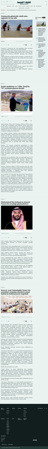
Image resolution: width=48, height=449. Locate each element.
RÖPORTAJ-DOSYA (21, 8)
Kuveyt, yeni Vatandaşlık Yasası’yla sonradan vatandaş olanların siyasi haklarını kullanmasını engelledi (41, 53)
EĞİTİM (8, 422)
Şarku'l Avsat (6, 116)
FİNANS (24, 413)
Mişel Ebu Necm (6, 233)
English (4, 1)
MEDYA (8, 427)
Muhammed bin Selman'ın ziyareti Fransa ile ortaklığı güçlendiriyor (15, 203)
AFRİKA (8, 413)
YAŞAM (31, 6)
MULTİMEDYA (27, 8)
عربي (1, 1)
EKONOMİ (23, 6)
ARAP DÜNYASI (9, 6)
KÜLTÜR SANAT (8, 424)
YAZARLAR (27, 6)
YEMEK (8, 433)
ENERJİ (24, 410)
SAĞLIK (8, 420)
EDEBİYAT (8, 429)
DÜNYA (13, 6)
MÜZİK (8, 432)
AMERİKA (8, 410)
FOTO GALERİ (3, 438)
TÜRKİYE (20, 6)
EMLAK (24, 414)
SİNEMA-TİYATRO (8, 426)
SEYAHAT (8, 430)
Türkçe (7, 1)
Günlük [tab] (44, 17)
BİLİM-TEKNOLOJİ (38, 6)
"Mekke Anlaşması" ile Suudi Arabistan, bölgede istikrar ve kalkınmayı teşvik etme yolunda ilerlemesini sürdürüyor (42, 32)
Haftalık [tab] (44, 18)
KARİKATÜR (2, 439)
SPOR (34, 6)
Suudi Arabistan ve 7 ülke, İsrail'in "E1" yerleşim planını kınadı (17, 10)
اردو (9, 1)
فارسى (11, 1)
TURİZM (24, 416)
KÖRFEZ (16, 6)
